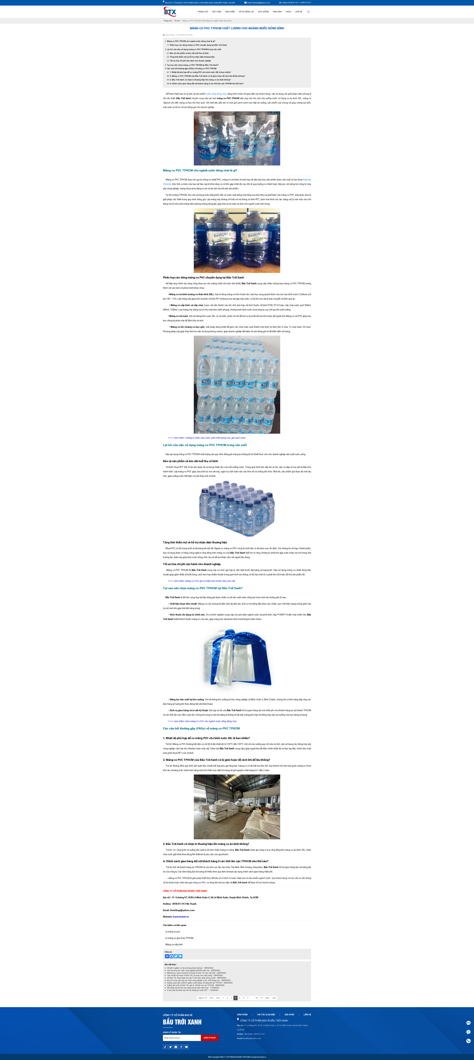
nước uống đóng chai (216, 93)
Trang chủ (203, 12)
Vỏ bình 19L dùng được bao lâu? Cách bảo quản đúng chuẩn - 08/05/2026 (196, 978)
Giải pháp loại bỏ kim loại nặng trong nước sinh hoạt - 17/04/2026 (193, 988)
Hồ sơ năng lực (246, 12)
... (251, 998)
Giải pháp (289, 1014)
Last (274, 998)
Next (267, 998)
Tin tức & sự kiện (266, 1014)
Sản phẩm (230, 12)
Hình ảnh (277, 12)
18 (256, 998)
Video (288, 12)
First (211, 998)
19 (262, 998)
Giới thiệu (216, 12)
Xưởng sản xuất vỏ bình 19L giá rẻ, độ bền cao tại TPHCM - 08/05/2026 (195, 985)
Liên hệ (298, 12)
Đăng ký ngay (210, 1038)
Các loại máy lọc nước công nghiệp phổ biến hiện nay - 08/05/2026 (193, 970)
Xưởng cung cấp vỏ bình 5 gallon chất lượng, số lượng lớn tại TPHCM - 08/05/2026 (200, 983)
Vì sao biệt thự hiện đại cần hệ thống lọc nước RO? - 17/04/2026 (192, 990)
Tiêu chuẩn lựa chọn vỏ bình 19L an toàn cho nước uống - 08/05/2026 (195, 975)
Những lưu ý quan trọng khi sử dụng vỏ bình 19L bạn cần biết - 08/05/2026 (196, 973)
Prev (218, 998)
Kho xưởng (263, 12)
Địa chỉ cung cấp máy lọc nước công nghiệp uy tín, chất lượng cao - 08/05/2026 (198, 980)
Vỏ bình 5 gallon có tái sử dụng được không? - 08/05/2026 (190, 968)
